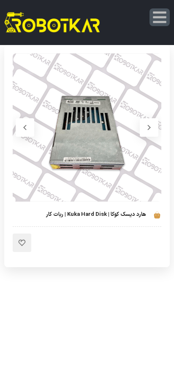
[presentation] (149, 127)
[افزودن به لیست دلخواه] (22, 243)
